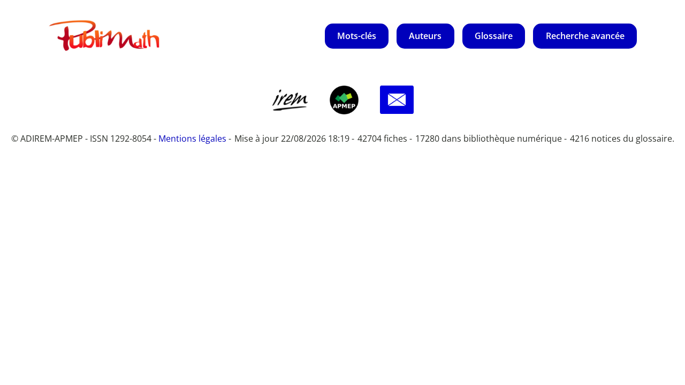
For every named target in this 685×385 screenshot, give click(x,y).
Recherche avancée (585, 36)
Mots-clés (356, 36)
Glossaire (494, 36)
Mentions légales (192, 138)
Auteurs (425, 36)
